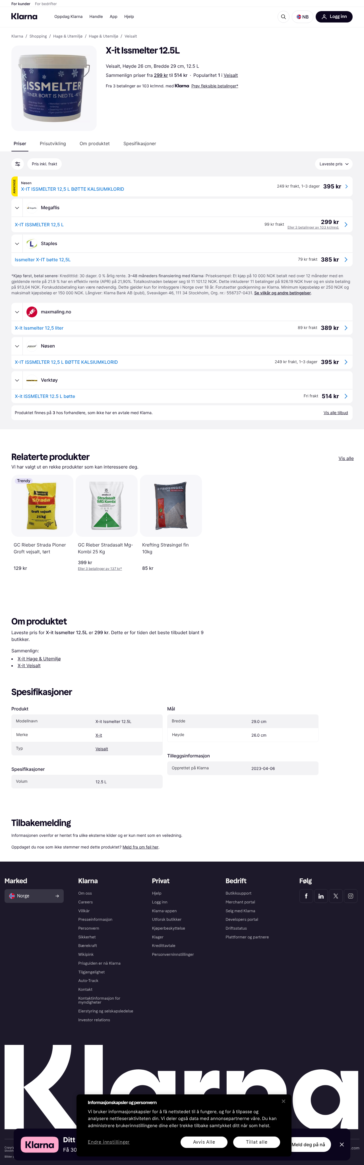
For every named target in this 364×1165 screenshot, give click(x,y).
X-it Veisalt (29, 665)
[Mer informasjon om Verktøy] (17, 380)
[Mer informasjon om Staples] (17, 243)
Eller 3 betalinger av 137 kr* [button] (100, 568)
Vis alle (346, 458)
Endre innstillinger (109, 1142)
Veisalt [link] (131, 36)
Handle (96, 16)
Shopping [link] (38, 36)
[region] (183, 1125)
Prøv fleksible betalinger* (214, 85)
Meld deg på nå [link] (308, 1144)
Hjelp (129, 16)
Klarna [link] (17, 36)
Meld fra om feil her (140, 847)
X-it (99, 735)
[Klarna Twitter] (336, 896)
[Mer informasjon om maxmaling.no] (17, 312)
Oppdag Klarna (68, 16)
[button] (302, 17)
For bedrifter (46, 4)
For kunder (20, 4)
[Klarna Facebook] (306, 896)
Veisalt (231, 75)
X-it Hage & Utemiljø (39, 658)
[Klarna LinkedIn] (321, 896)
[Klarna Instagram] (350, 896)
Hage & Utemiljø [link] (67, 36)
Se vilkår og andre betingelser (282, 293)
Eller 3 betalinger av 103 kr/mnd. (313, 227)
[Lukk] (283, 1101)
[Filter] (17, 164)
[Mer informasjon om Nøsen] (17, 346)
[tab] (19, 143)
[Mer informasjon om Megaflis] (17, 207)
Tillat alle (257, 1142)
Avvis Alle (204, 1142)
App (113, 16)
